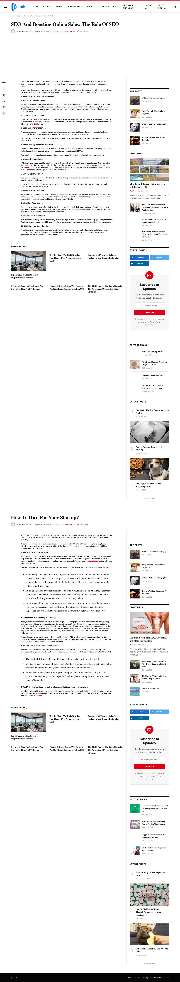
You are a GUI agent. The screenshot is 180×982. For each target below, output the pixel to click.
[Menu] (5, 7)
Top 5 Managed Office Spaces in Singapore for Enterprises (24, 276)
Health (132, 644)
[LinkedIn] (3, 101)
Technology (109, 7)
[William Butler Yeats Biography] (135, 127)
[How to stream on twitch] (135, 691)
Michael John (24, 31)
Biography (74, 7)
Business (71, 31)
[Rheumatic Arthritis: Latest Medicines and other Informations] (149, 623)
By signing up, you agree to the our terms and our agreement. (150, 322)
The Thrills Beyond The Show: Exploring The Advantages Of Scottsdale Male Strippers (105, 288)
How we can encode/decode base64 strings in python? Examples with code (155, 808)
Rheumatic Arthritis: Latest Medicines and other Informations (148, 639)
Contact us (149, 6)
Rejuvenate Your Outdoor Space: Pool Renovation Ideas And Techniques (27, 287)
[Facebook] (3, 89)
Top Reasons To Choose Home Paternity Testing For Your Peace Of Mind (154, 234)
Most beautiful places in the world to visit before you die (147, 185)
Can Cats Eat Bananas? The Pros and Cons (152, 950)
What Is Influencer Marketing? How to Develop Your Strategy (154, 822)
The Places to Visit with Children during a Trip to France (154, 677)
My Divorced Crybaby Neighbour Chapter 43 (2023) (154, 363)
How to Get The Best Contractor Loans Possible (152, 411)
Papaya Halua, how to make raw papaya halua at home (154, 220)
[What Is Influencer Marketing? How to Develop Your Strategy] (135, 824)
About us (130, 977)
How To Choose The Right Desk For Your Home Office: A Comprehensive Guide (65, 258)
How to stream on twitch (151, 688)
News (46, 7)
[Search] (175, 7)
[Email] (3, 113)
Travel (60, 7)
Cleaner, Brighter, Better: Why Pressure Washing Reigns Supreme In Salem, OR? (66, 287)
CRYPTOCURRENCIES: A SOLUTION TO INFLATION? (153, 387)
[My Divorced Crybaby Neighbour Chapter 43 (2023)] (135, 364)
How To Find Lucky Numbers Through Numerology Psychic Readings (148, 912)
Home (36, 7)
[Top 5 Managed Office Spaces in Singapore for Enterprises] (28, 261)
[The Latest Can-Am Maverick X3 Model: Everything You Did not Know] (135, 664)
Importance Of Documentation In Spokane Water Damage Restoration (103, 256)
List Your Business (128, 6)
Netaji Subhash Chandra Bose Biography (153, 112)
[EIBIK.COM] (18, 7)
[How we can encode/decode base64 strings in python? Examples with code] (135, 808)
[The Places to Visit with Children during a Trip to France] (135, 678)
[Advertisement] (90, 53)
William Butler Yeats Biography (154, 124)
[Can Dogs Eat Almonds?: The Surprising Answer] (149, 469)
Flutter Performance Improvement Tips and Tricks (155, 849)
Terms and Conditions (160, 977)
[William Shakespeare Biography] (135, 100)
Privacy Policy (155, 322)
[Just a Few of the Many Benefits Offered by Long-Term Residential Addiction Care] (135, 207)
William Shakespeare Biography (154, 98)
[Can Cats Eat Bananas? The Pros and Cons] (149, 934)
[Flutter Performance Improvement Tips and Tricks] (135, 850)
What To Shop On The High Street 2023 (150, 874)
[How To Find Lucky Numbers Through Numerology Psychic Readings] (149, 894)
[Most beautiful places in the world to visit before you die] (149, 169)
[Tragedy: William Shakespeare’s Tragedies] (135, 140)
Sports (91, 7)
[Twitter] (3, 95)
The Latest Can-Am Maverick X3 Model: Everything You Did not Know (154, 664)
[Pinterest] (3, 107)
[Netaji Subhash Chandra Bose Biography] (135, 113)
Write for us (162, 6)
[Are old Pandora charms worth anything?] (149, 432)
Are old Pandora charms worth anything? (149, 448)
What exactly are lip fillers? (152, 351)
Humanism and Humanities (152, 375)
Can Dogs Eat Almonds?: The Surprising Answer (148, 485)
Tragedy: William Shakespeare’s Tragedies (154, 138)
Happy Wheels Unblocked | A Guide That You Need (153, 836)
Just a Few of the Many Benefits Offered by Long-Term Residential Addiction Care (155, 207)
